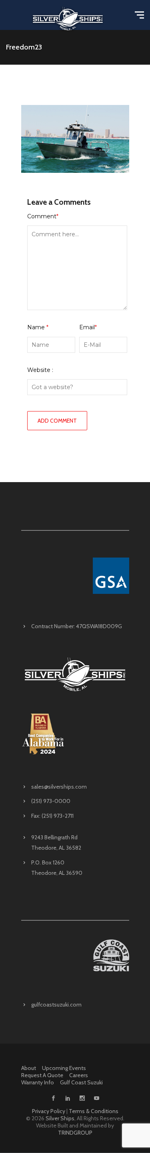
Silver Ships (60, 1118)
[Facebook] (53, 1099)
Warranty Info (37, 1082)
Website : (40, 370)
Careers (78, 1075)
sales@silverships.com (59, 786)
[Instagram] (82, 1099)
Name (37, 327)
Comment (42, 216)
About (28, 1068)
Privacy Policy (48, 1111)
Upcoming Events (64, 1068)
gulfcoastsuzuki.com (56, 1004)
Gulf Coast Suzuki (81, 1082)
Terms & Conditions (93, 1111)
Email (88, 327)
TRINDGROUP (75, 1132)
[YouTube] (97, 1099)
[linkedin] (68, 1099)
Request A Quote (42, 1075)
